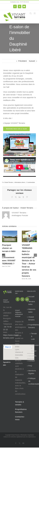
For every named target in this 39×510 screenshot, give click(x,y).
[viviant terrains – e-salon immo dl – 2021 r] (19, 134)
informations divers (19, 182)
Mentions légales (31, 372)
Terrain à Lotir (32, 336)
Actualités (31, 356)
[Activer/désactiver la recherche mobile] (31, 13)
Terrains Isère (31, 302)
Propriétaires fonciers (31, 326)
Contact (31, 361)
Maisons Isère (31, 310)
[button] (3, 255)
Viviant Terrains (8, 182)
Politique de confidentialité (31, 381)
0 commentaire (31, 182)
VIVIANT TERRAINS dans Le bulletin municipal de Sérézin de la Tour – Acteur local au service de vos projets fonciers (29, 260)
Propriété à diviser (32, 348)
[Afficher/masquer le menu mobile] (35, 13)
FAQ (30, 366)
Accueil (31, 297)
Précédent (22, 61)
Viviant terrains (31, 318)
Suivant (32, 61)
